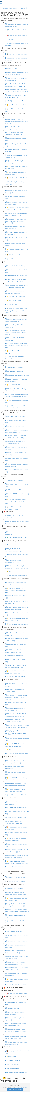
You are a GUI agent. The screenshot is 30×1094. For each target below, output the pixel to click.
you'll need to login (22, 1087)
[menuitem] (1, 4)
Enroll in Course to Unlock (15, 1089)
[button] (1, 1)
